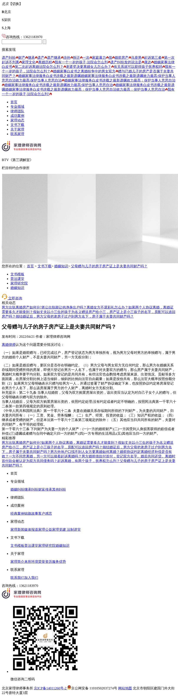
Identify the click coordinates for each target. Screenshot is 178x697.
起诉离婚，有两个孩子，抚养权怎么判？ (88, 461)
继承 (31, 57)
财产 (21, 57)
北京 (6, 12)
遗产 (40, 57)
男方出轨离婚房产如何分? (21, 307)
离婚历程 (45, 62)
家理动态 (17, 120)
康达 (147, 62)
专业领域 (17, 106)
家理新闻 (17, 529)
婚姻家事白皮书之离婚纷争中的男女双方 (84, 71)
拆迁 (76, 57)
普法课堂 (17, 279)
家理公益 (45, 529)
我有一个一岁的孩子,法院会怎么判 (81, 62)
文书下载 (17, 125)
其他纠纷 (59, 489)
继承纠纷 (31, 489)
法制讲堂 (73, 529)
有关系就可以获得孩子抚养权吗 (138, 67)
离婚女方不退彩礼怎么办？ (107, 307)
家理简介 (17, 561)
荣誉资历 (45, 561)
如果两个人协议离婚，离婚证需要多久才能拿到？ (79, 442)
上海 (6, 28)
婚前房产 (122, 57)
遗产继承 (54, 57)
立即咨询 (14, 298)
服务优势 (59, 561)
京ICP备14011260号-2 (50, 688)
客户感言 (45, 513)
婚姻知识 (61, 266)
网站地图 (125, 688)
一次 (85, 57)
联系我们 (17, 577)
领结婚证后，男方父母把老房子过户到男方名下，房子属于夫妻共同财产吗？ (75, 316)
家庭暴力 (99, 57)
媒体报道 (31, 529)
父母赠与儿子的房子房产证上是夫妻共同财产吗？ (109, 266)
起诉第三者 (153, 57)
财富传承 (45, 489)
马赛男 (136, 57)
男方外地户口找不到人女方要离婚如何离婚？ (85, 452)
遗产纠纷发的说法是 (126, 62)
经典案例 (17, 513)
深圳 (6, 20)
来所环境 (31, 561)
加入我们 (31, 577)
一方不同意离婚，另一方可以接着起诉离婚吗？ (45, 456)
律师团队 (17, 111)
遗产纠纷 (9, 57)
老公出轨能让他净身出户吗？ (64, 307)
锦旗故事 (31, 513)
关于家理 (17, 129)
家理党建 (59, 529)
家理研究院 (19, 283)
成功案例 (17, 116)
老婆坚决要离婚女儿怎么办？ (88, 67)
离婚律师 (9, 344)
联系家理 (17, 134)
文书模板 (17, 274)
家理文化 (29, 62)
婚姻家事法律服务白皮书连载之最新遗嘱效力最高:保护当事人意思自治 (58, 85)
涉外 (66, 57)
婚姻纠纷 (17, 489)
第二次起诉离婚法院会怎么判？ (39, 67)
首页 (13, 102)
